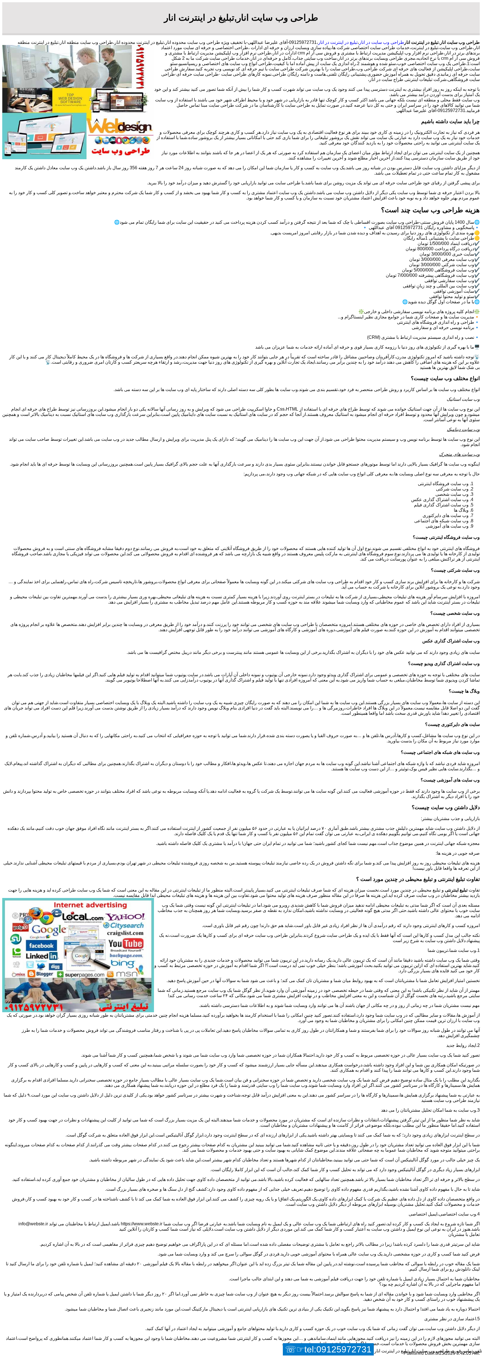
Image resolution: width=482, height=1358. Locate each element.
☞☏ (328, 1349)
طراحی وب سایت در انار (381, 42)
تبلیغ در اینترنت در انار (338, 42)
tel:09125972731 (338, 1349)
